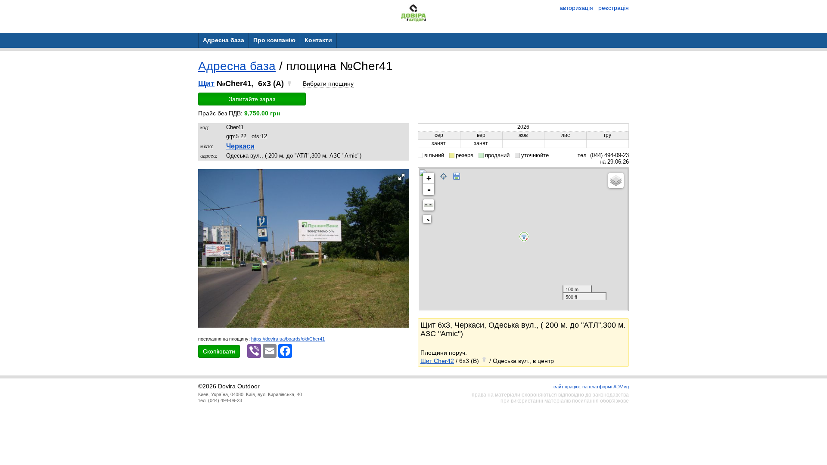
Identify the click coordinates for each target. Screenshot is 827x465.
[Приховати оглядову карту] (429, 221)
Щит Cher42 (437, 360)
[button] (401, 177)
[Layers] (616, 180)
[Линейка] (428, 205)
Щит (206, 83)
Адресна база (237, 66)
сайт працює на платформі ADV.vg (591, 386)
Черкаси (240, 146)
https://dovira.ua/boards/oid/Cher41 (288, 338)
